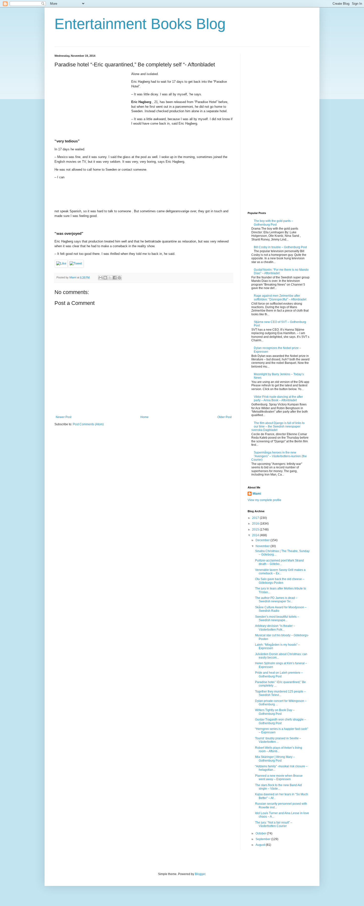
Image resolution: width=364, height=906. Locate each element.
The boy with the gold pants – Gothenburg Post (273, 222)
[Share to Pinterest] (119, 277)
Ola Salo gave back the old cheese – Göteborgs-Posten (279, 580)
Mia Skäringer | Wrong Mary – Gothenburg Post (275, 758)
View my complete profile (264, 500)
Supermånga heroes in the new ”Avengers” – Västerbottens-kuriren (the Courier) (279, 456)
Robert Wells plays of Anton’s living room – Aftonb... (278, 749)
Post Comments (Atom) (88, 424)
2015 (256, 529)
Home (144, 417)
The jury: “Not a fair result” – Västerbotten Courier (273, 824)
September (263, 839)
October (261, 833)
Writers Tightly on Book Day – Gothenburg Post (275, 711)
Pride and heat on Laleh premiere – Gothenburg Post (279, 674)
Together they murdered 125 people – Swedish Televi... (280, 693)
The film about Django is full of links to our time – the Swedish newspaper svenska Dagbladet (278, 426)
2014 (256, 535)
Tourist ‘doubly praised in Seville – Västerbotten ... (278, 740)
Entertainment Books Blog (140, 24)
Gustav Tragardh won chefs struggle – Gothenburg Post (280, 721)
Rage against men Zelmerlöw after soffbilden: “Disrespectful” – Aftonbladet (280, 297)
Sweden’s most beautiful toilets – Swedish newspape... (277, 618)
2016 (256, 523)
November (263, 546)
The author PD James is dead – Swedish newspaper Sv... (276, 599)
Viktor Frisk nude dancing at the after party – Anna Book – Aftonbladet (278, 398)
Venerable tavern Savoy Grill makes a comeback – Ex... (280, 571)
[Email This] (100, 277)
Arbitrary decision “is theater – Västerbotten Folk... (275, 627)
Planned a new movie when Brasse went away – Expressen (279, 777)
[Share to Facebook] (114, 277)
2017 (256, 518)
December (263, 540)
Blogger (200, 874)
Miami (257, 493)
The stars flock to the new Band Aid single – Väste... (278, 786)
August (261, 845)
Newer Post (63, 417)
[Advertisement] (91, 103)
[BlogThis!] (105, 277)
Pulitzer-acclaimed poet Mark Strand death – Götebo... (279, 562)
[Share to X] (109, 277)
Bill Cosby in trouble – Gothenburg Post (280, 247)
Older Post (224, 417)
